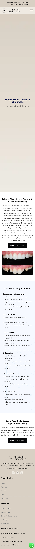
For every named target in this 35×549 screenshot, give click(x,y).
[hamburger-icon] (31, 10)
